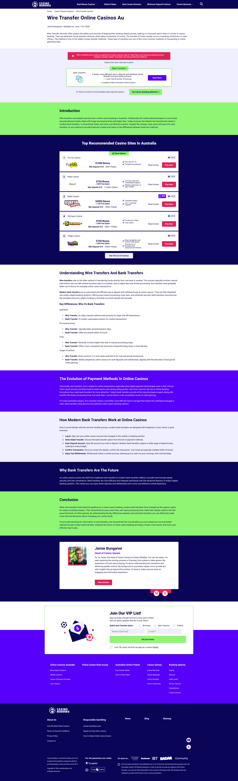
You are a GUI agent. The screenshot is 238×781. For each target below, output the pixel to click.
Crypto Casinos (175, 693)
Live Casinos (55, 684)
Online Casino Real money (95, 665)
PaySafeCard (174, 688)
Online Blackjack (153, 675)
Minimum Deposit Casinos (159, 4)
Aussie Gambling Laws (92, 726)
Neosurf (172, 675)
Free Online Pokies (122, 670)
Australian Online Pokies (127, 665)
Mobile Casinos (56, 675)
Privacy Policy (52, 736)
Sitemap (167, 718)
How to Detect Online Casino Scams (97, 736)
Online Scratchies (154, 684)
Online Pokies (110, 4)
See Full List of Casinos (119, 256)
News (128, 718)
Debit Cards (173, 679)
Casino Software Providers (60, 679)
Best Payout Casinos (58, 670)
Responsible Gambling (94, 720)
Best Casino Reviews (131, 4)
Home (49, 11)
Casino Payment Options (64, 11)
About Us (51, 720)
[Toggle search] (201, 4)
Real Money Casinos (86, 4)
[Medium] (156, 593)
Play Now (169, 165)
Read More (157, 78)
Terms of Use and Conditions (58, 731)
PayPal (171, 670)
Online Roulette (153, 679)
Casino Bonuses (184, 4)
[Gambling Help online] (98, 770)
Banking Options (177, 665)
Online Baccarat (153, 670)
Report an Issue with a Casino (94, 731)
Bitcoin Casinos (175, 684)
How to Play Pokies (122, 675)
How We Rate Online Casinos (58, 726)
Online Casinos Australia (62, 665)
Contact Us (51, 741)
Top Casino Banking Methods (145, 92)
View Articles (103, 582)
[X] (165, 593)
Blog (147, 718)
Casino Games (154, 665)
